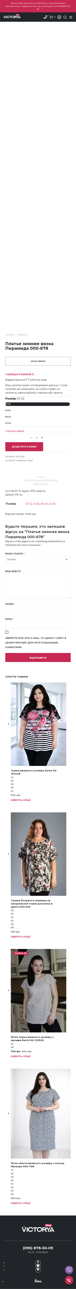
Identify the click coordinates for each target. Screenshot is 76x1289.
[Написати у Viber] (69, 1270)
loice (38, 1281)
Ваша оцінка (15, 553)
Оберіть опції (21, 800)
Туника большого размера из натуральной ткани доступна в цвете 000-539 (31, 903)
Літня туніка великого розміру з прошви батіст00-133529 (32, 1039)
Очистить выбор (14, 431)
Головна (9, 335)
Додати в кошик (24, 446)
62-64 (8, 423)
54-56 (8, 410)
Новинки (22, 335)
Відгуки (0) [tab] (41, 483)
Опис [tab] (41, 477)
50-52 (8, 404)
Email (9, 618)
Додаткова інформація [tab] (40, 480)
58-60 (8, 417)
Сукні (30, 460)
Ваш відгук (13, 571)
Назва (10, 603)
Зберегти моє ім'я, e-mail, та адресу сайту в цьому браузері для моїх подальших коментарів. (35, 643)
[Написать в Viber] (38, 1270)
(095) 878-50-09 (38, 1248)
